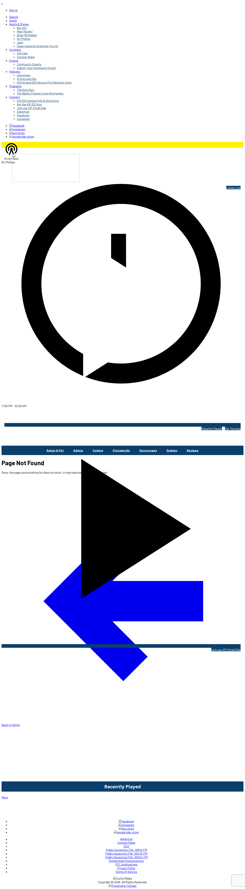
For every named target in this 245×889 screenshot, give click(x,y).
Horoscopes (148, 450)
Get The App (233, 428)
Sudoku (172, 450)
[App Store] (17, 133)
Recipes (192, 450)
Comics (98, 450)
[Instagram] (17, 129)
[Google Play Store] (21, 136)
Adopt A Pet (55, 450)
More (5, 797)
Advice (78, 450)
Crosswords (121, 450)
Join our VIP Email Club (226, 649)
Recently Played (211, 428)
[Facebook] (16, 125)
